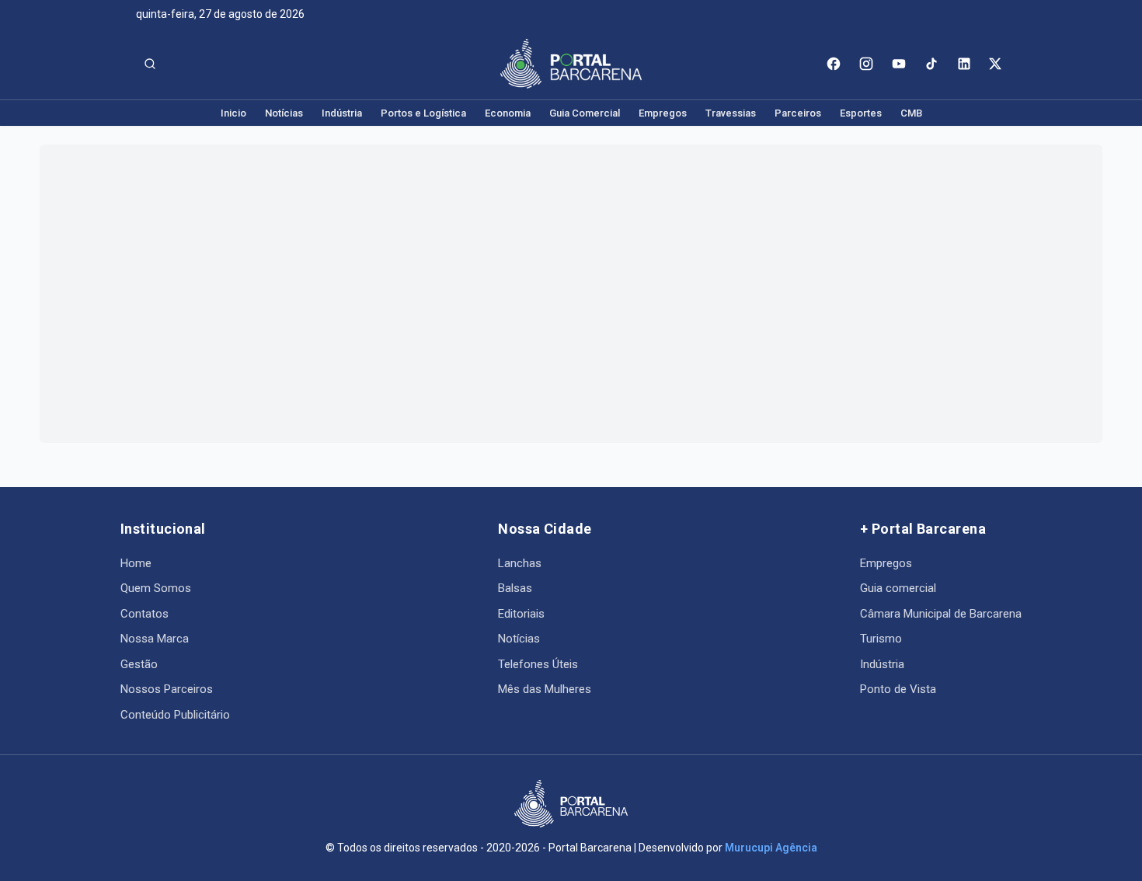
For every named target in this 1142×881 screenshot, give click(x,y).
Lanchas (519, 563)
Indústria (342, 113)
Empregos (663, 113)
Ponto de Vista (898, 689)
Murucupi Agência (771, 847)
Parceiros (798, 113)
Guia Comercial (584, 113)
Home (135, 563)
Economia (508, 113)
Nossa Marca (154, 639)
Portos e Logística (423, 113)
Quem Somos (155, 588)
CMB (911, 113)
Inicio (233, 113)
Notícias (284, 113)
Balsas (515, 588)
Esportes (861, 113)
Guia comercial (898, 588)
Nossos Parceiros (166, 689)
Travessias (730, 113)
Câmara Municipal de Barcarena (941, 614)
